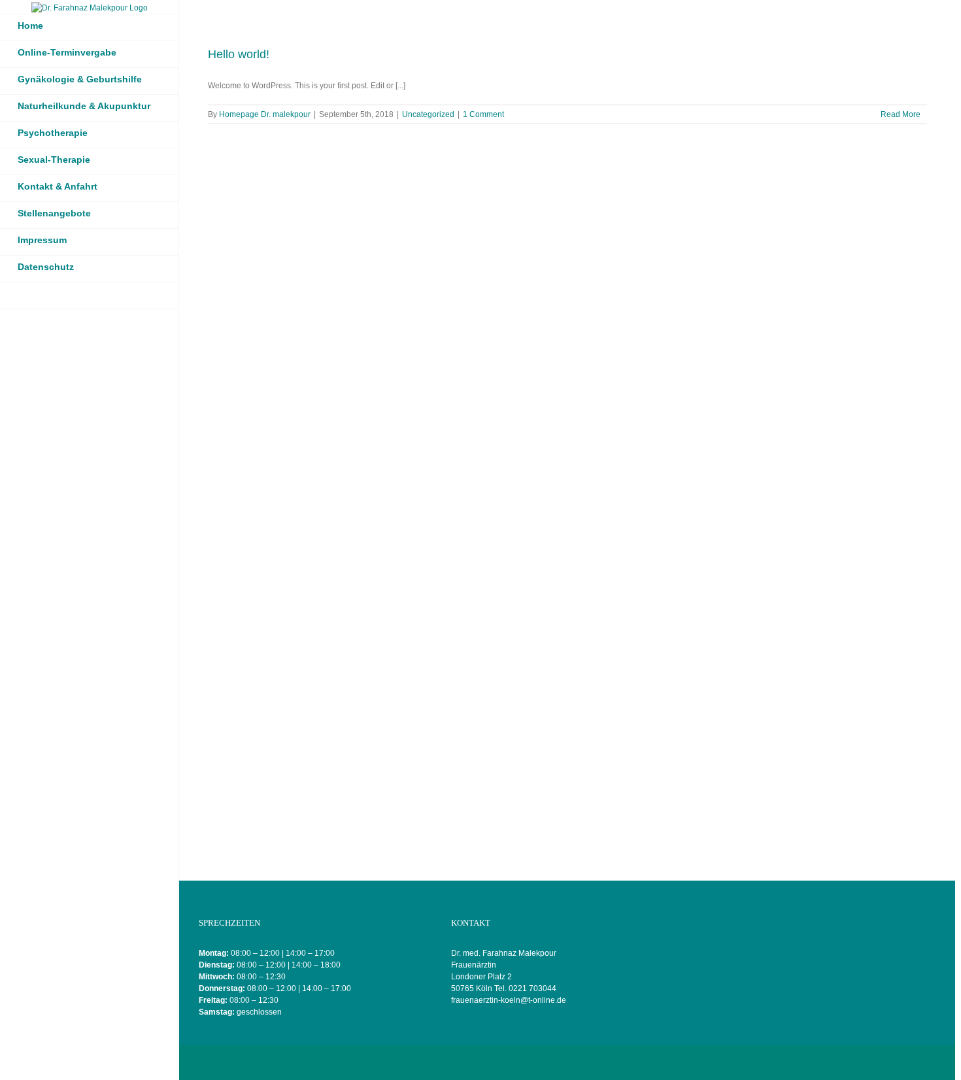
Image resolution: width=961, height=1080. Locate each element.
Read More (900, 114)
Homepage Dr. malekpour (265, 114)
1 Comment (483, 114)
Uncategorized (428, 114)
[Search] (89, 295)
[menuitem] (89, 27)
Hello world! (238, 54)
